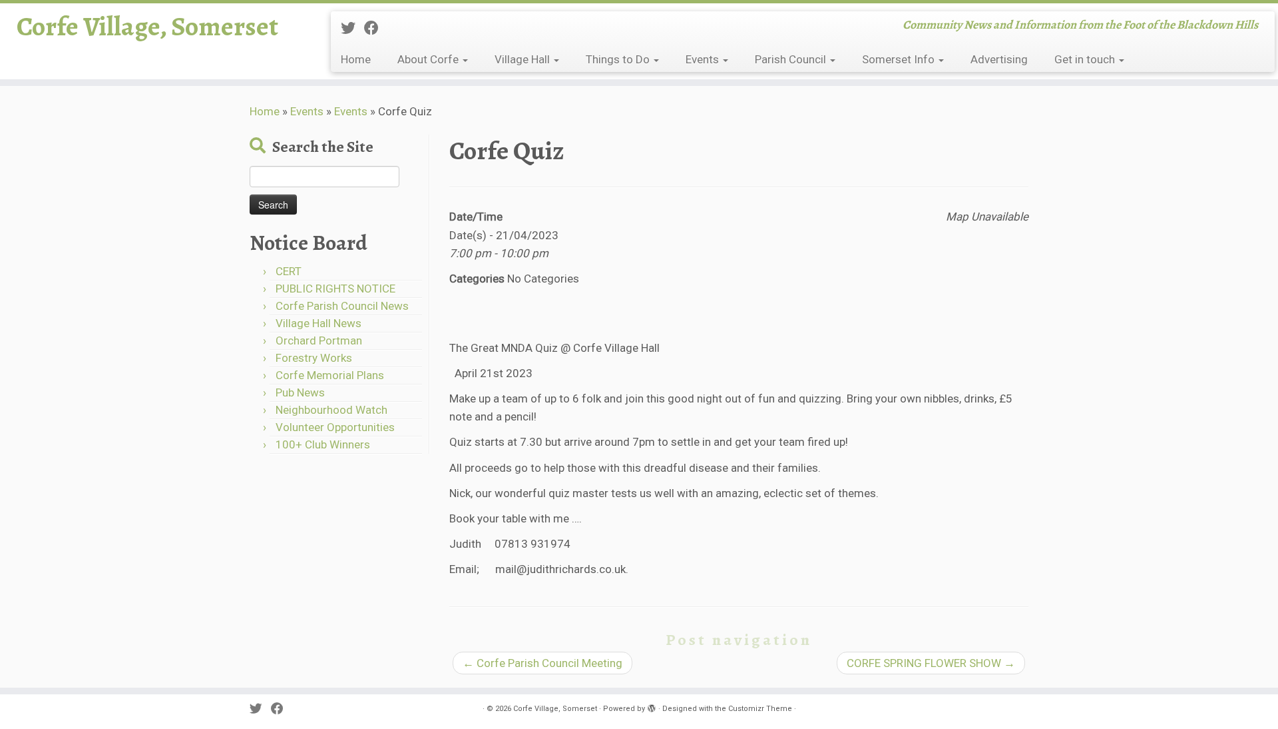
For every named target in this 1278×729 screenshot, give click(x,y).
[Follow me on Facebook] (375, 28)
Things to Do (619, 59)
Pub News (300, 392)
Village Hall (523, 59)
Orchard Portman (319, 340)
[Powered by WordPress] (651, 706)
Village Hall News (318, 323)
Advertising (999, 59)
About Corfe (429, 59)
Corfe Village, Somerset (147, 27)
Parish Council (792, 59)
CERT (289, 271)
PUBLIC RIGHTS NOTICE (335, 288)
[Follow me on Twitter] (352, 28)
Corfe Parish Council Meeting (542, 663)
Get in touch (1086, 59)
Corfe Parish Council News (342, 306)
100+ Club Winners (323, 444)
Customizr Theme (760, 708)
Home (356, 59)
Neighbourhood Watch (331, 409)
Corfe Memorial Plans (330, 375)
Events (704, 59)
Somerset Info (899, 59)
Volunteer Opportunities (335, 427)
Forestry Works (314, 357)
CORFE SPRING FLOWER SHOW (931, 663)
